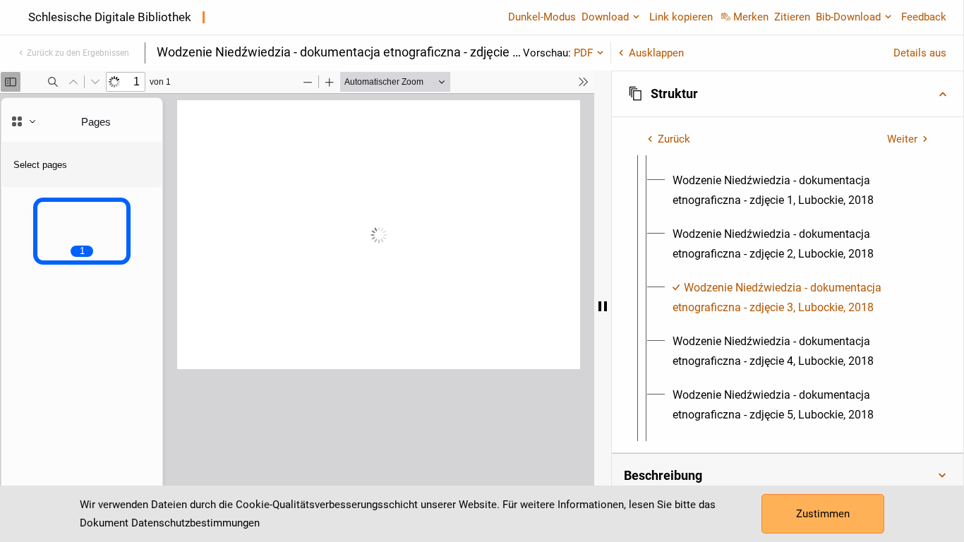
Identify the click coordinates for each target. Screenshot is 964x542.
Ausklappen (656, 53)
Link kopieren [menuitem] (681, 17)
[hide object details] (602, 306)
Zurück (674, 139)
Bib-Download (848, 17)
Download (605, 17)
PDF (583, 53)
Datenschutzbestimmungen (195, 523)
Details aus (919, 53)
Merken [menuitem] (751, 17)
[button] (787, 93)
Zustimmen (823, 513)
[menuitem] (800, 191)
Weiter (902, 139)
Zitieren (792, 17)
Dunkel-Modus (542, 17)
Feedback (923, 17)
